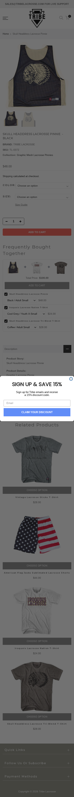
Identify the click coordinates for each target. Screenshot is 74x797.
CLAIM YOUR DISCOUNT (37, 412)
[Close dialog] (71, 378)
